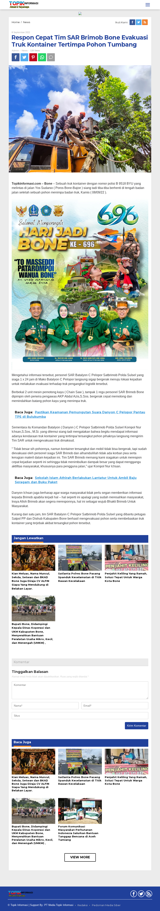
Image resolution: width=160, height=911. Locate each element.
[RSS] (145, 22)
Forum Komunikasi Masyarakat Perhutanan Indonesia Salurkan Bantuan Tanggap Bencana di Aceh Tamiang (78, 833)
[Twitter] (139, 22)
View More (80, 857)
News (25, 50)
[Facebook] (133, 22)
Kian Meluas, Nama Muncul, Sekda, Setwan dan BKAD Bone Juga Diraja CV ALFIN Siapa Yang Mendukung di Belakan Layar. (31, 581)
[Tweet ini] (24, 57)
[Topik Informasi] (24, 4)
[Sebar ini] (16, 57)
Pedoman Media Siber (106, 905)
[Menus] (147, 4)
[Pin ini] (33, 57)
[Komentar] (51, 57)
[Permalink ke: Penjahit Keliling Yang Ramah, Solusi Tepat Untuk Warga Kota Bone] (126, 557)
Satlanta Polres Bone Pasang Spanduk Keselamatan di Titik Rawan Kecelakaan (79, 577)
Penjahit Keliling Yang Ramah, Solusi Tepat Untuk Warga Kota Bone (126, 577)
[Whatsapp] (42, 57)
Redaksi (82, 905)
